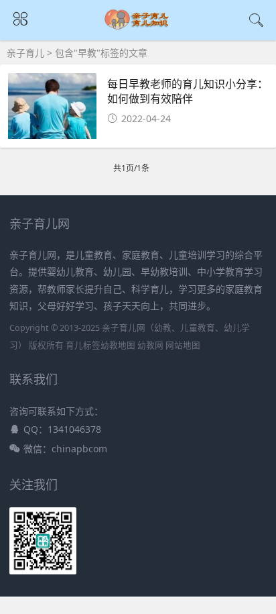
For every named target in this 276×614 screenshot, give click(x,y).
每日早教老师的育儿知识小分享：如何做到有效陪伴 (187, 91)
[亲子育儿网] (138, 27)
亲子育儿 (25, 52)
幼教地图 (117, 345)
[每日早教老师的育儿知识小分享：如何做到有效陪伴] (52, 110)
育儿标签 (83, 345)
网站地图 (182, 345)
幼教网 (150, 345)
